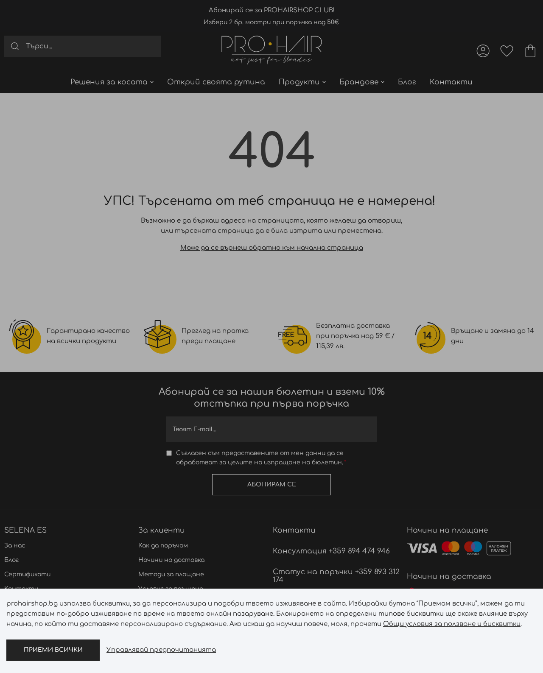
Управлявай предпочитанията (161, 649)
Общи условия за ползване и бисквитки (452, 624)
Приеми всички (53, 650)
